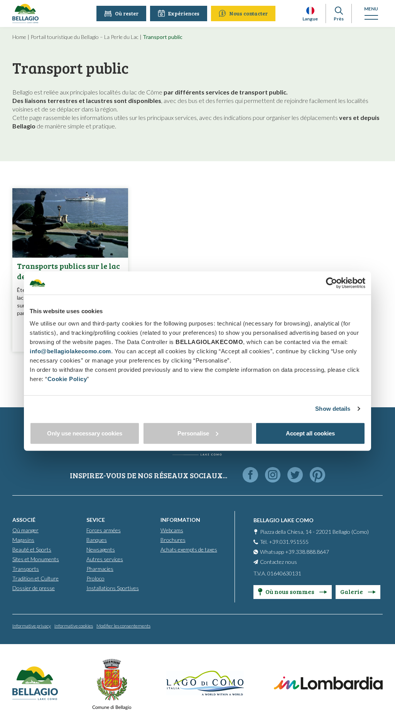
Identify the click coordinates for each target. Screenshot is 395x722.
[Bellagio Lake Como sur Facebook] (250, 475)
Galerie (352, 591)
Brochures (173, 539)
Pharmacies (99, 568)
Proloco (95, 578)
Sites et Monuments (35, 559)
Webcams (171, 530)
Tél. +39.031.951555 (284, 541)
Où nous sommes (290, 591)
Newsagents (100, 549)
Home (19, 37)
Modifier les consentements (123, 626)
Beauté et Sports (31, 549)
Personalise (193, 433)
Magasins (23, 539)
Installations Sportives (112, 588)
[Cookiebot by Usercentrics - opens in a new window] (331, 283)
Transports (25, 568)
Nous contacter (248, 13)
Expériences (183, 13)
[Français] (310, 11)
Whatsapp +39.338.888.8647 (294, 551)
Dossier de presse (33, 588)
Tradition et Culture (35, 578)
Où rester (126, 13)
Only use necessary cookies (84, 433)
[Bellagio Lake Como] (25, 13)
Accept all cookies (310, 433)
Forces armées (103, 530)
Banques (96, 539)
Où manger (25, 530)
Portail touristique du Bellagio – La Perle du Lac (84, 37)
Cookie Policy (67, 378)
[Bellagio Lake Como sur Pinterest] (317, 475)
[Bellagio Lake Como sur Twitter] (295, 475)
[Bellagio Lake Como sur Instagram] (272, 475)
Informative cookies (73, 626)
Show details (332, 408)
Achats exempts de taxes (188, 549)
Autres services (104, 559)
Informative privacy (31, 626)
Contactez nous (278, 561)
